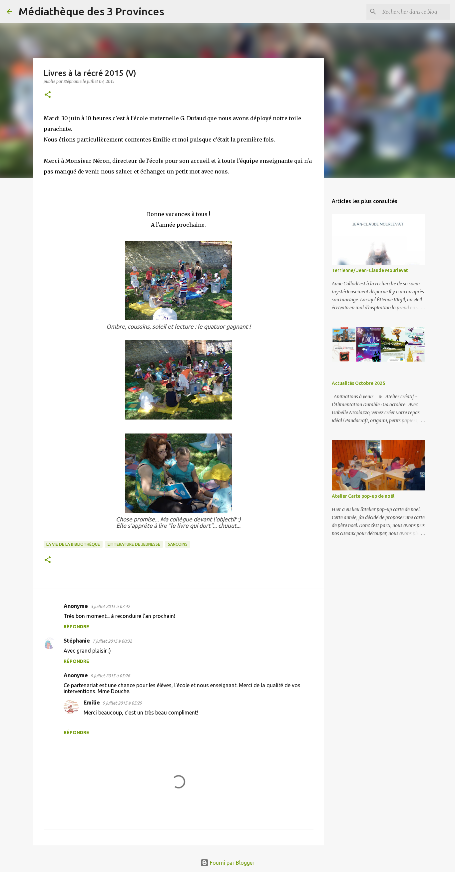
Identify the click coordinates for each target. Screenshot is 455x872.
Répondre (76, 626)
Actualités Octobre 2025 (358, 383)
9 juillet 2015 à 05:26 (110, 675)
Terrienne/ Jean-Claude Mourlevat (370, 270)
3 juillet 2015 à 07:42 (110, 606)
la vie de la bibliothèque (73, 544)
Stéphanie (77, 641)
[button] (48, 95)
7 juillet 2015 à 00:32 (112, 641)
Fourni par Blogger (231, 863)
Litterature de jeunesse (134, 544)
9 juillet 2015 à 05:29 (122, 703)
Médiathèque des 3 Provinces (91, 11)
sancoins (178, 544)
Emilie (92, 703)
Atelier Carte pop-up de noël (363, 496)
